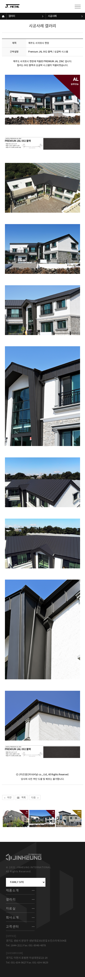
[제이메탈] (17, 6)
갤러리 (11, 16)
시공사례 (52, 16)
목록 (23, 797)
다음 (33, 797)
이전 (9, 797)
